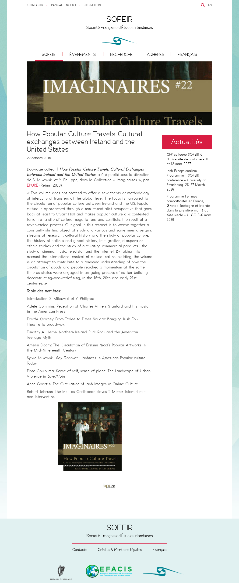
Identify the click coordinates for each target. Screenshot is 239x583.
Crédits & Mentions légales (120, 549)
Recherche (122, 54)
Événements (83, 54)
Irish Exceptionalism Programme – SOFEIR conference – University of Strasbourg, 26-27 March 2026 (186, 180)
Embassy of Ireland (109, 572)
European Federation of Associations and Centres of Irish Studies (62, 572)
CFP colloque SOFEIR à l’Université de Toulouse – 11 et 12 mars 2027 (187, 159)
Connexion (92, 5)
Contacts (35, 5)
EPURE (32, 186)
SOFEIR (49, 54)
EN (210, 5)
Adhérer (155, 54)
